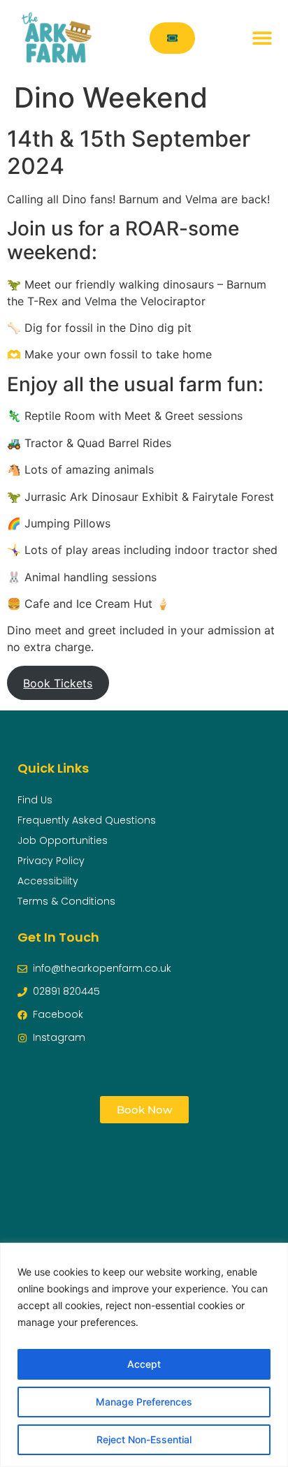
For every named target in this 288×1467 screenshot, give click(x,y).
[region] (144, 1355)
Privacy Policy (51, 861)
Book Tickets (57, 683)
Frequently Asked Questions (86, 820)
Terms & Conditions (66, 901)
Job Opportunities (62, 840)
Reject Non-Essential (144, 1439)
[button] (262, 38)
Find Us (34, 800)
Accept (144, 1364)
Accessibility (47, 881)
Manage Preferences (144, 1402)
